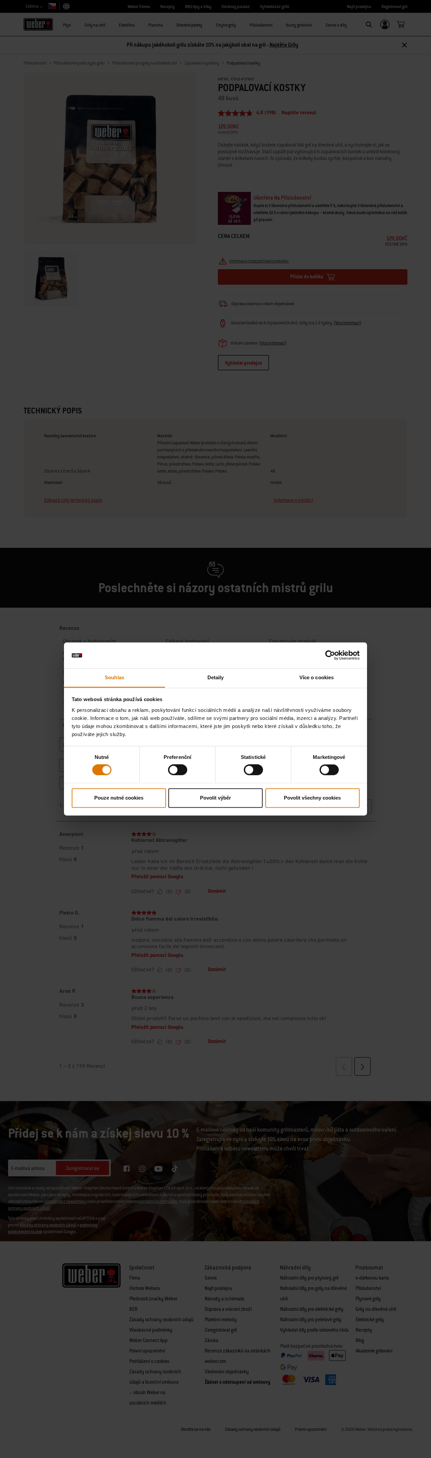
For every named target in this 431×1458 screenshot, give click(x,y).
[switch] (177, 770)
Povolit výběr (215, 798)
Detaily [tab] (215, 677)
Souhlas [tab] (114, 677)
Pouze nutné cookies (118, 798)
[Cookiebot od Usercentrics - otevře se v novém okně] (330, 655)
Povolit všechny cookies (312, 798)
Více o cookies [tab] (316, 677)
